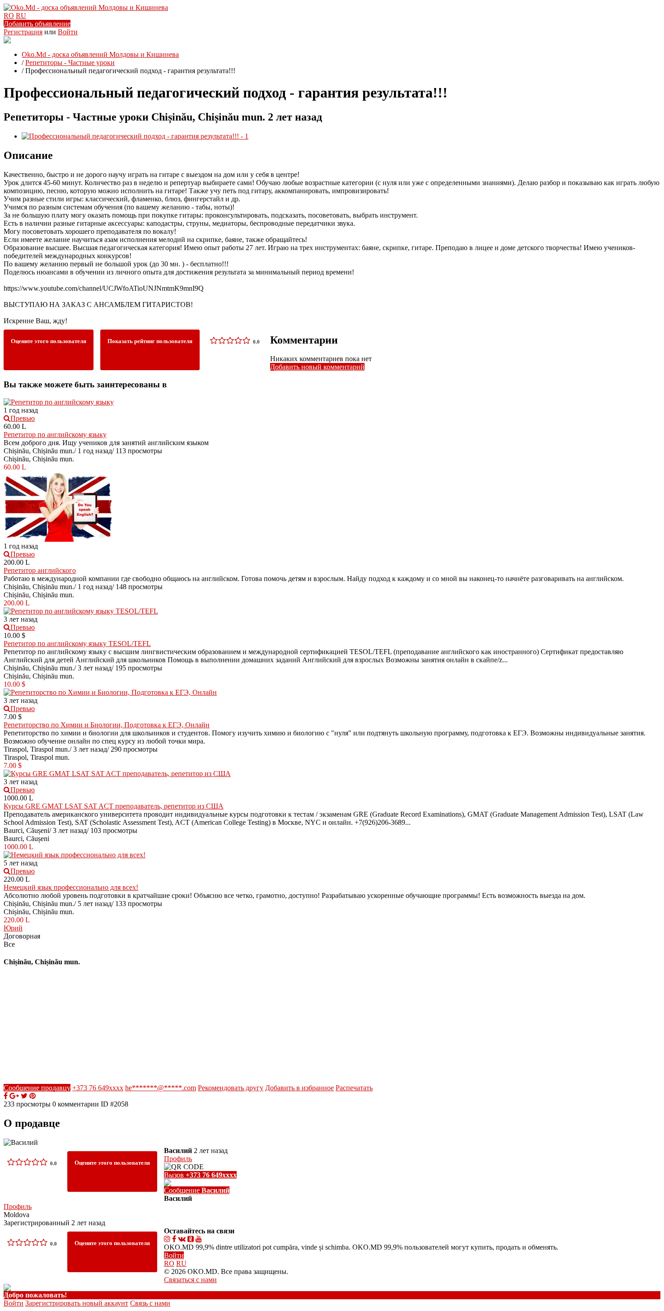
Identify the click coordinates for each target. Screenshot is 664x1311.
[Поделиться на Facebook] (6, 1096)
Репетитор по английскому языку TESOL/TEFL (77, 643)
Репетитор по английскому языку (55, 434)
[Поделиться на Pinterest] (32, 1096)
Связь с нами (150, 1303)
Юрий (13, 928)
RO (9, 15)
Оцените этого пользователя (48, 341)
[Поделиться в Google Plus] (14, 1096)
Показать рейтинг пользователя (150, 341)
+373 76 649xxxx (97, 1088)
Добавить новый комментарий (317, 367)
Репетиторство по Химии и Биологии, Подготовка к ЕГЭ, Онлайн (107, 725)
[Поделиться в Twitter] (24, 1096)
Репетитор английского (40, 570)
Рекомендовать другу (230, 1088)
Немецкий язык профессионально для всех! (71, 887)
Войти (68, 32)
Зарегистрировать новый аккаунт (76, 1303)
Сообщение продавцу (37, 1088)
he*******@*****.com (160, 1088)
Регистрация (23, 32)
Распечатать (354, 1088)
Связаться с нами (190, 1279)
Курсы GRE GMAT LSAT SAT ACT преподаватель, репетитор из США (114, 806)
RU (21, 15)
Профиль (18, 1206)
